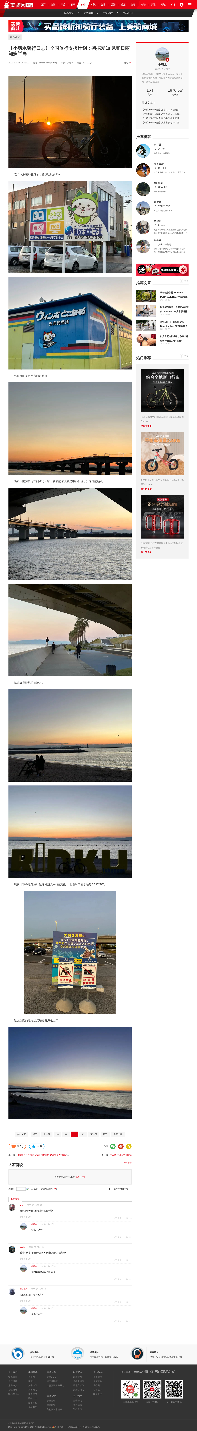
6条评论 (128, 1162)
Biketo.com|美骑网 (48, 62)
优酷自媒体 (78, 1381)
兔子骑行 (32, 1385)
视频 (123, 4)
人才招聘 (12, 1381)
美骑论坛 (32, 1390)
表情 (36, 1189)
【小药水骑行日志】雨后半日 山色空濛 (160, 118)
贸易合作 (77, 1409)
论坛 (143, 4)
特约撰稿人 (13, 1394)
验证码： (12, 1189)
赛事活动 (97, 1377)
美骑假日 (128, 13)
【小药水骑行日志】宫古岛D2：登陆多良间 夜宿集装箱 (162, 109)
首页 (43, 4)
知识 (93, 4)
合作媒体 (97, 1390)
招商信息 (77, 1405)
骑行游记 (69, 13)
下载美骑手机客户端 (120, 1189)
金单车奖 (32, 1402)
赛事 (73, 4)
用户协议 (12, 1385)
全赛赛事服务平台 (55, 1385)
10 (57, 1134)
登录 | (78, 1177)
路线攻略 (89, 13)
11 (66, 1134)
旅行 (83, 4)
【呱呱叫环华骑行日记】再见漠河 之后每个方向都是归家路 (45, 1155)
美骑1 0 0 (51, 1377)
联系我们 (12, 1377)
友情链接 (97, 1394)
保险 (153, 4)
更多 (186, 281)
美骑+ (31, 1381)
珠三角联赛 (52, 1381)
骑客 (133, 4)
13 (83, 1134)
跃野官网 (77, 1377)
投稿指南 (12, 1390)
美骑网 (31, 1377)
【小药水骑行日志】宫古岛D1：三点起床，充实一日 (162, 114)
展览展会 (97, 1381)
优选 (113, 4)
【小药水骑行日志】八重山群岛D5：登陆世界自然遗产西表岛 (162, 122)
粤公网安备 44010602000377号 (68, 1427)
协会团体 (97, 1385)
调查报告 (32, 1394)
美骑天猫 (51, 1401)
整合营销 (77, 1400)
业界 (103, 4)
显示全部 (118, 1134)
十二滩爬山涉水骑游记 (121, 1155)
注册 (84, 1177)
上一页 (47, 1134)
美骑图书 (32, 1407)
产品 (63, 4)
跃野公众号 (78, 1390)
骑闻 (53, 4)
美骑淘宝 (51, 1405)
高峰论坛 (32, 1398)
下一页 (93, 1134)
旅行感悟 (108, 13)
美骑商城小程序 (54, 1409)
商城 (163, 4)
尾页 (105, 1134)
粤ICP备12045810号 (91, 1427)
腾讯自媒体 (78, 1385)
